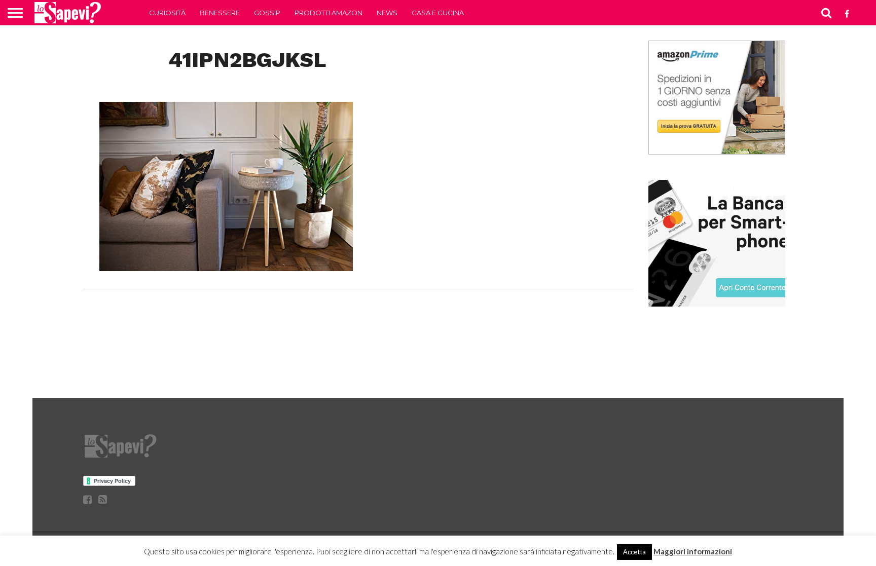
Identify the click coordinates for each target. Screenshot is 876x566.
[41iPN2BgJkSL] (226, 268)
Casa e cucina (438, 13)
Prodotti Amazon (328, 13)
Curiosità (167, 13)
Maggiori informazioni (692, 551)
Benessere (220, 13)
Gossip (267, 13)
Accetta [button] (634, 552)
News (387, 13)
